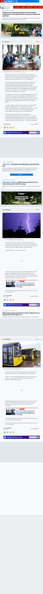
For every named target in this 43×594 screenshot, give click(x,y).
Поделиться (37, 41)
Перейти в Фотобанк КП (19, 239)
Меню (2, 1)
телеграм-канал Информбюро (26, 79)
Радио (29, 4)
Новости (4, 10)
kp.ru (38, 124)
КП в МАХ (35, 7)
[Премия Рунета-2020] (16, 1)
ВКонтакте (11, 292)
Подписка (39, 4)
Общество (7, 10)
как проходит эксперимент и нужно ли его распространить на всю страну (25, 284)
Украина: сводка (29, 7)
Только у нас (17, 7)
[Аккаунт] (41, 1)
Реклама (33, 4)
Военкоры (23, 7)
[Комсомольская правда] (9, 1)
